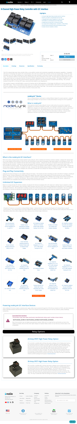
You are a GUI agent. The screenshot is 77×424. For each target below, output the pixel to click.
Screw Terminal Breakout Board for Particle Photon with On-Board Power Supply (24, 245)
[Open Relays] (28, 2)
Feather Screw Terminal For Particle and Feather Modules (24, 226)
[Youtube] (8, 59)
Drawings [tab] (14, 66)
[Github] (11, 59)
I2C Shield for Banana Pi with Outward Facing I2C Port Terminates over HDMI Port (53, 287)
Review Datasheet (51, 353)
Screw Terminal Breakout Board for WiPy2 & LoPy (9, 246)
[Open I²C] (33, 2)
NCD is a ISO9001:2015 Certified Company (38, 414)
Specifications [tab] (31, 66)
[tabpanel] (38, 224)
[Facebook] (3, 59)
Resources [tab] (21, 66)
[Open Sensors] (22, 2)
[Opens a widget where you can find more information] (72, 421)
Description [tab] (6, 66)
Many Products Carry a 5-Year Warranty (23, 414)
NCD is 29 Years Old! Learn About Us (69, 414)
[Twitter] (5, 59)
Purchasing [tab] (40, 66)
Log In (49, 2)
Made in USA (8, 413)
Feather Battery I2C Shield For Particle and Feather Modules (67, 246)
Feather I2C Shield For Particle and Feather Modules (52, 226)
